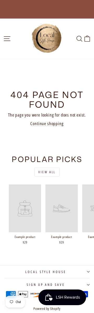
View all (47, 172)
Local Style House (45, 271)
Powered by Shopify (47, 308)
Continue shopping (46, 123)
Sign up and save (46, 284)
